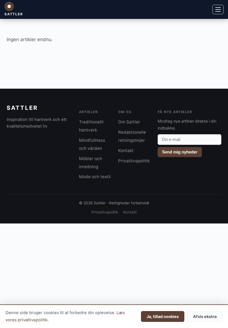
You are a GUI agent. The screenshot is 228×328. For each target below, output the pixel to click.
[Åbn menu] (218, 9)
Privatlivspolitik (134, 160)
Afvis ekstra (205, 316)
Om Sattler (129, 122)
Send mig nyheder (179, 152)
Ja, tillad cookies (163, 316)
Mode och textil (95, 176)
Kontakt (126, 150)
